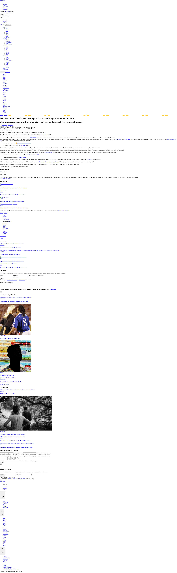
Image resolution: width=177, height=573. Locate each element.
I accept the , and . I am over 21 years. (18, 280)
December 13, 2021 (25, 145)
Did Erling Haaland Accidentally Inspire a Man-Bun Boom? (14, 301)
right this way (53, 289)
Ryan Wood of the (48, 161)
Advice (4, 535)
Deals (4, 8)
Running (7, 43)
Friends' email (3, 461)
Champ (4, 506)
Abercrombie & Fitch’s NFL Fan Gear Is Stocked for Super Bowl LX (13, 187)
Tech (7, 64)
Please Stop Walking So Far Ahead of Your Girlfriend (12, 434)
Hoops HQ (5, 9)
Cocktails (2, 251)
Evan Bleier (4, 125)
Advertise (5, 560)
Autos (7, 36)
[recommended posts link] (15, 297)
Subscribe (7, 11)
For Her (7, 63)
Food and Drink (9, 60)
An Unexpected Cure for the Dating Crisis (10, 338)
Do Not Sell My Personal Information (11, 568)
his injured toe (33, 137)
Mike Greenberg (118, 139)
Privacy (4, 563)
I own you (89, 159)
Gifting (7, 67)
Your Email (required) (18, 453)
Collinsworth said (48, 152)
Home (7, 59)
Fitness (7, 39)
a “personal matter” (43, 134)
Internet (7, 52)
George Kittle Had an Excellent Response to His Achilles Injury (12, 201)
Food (7, 31)
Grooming (8, 37)
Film (7, 48)
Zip (14, 277)
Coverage (5, 503)
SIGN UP (2, 475)
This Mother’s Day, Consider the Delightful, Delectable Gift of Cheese (16, 447)
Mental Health (9, 42)
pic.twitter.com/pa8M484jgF (33, 154)
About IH (5, 556)
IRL (4, 504)
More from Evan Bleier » (5, 178)
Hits (4, 501)
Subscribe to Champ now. (64, 210)
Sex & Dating (9, 44)
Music (7, 47)
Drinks (7, 29)
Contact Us (5, 559)
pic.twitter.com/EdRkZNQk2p (24, 143)
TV (6, 49)
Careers (4, 565)
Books (7, 51)
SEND (2, 462)
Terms (4, 561)
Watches (7, 34)
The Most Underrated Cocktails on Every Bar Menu (10, 254)
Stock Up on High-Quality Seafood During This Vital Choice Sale (15, 440)
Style (7, 28)
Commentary (3, 379)
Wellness (5, 4)
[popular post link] (12, 243)
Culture (4, 5)
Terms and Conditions (12, 280)
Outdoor (7, 62)
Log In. (10, 221)
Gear (7, 33)
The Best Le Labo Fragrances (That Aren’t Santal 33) (10, 247)
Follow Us (2, 11)
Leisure (4, 3)
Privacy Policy (22, 280)
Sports (7, 54)
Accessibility (5, 566)
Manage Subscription (7, 567)
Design (7, 53)
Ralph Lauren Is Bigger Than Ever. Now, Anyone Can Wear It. (12, 261)
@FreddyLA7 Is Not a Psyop (7, 375)
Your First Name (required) (19, 454)
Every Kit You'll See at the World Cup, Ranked (11, 381)
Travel (7, 32)
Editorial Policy (6, 557)
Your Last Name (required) (19, 456)
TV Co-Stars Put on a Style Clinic (8, 393)
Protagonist (5, 507)
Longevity (8, 41)
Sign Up (2, 278)
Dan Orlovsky (127, 139)
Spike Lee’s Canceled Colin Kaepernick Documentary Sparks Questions (14, 207)
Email (14, 275)
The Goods (5, 6)
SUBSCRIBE (6, 219)
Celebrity (2, 391)
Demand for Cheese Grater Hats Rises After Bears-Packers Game (12, 194)
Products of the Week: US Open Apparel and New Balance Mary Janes (13, 267)
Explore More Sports (4, 384)
